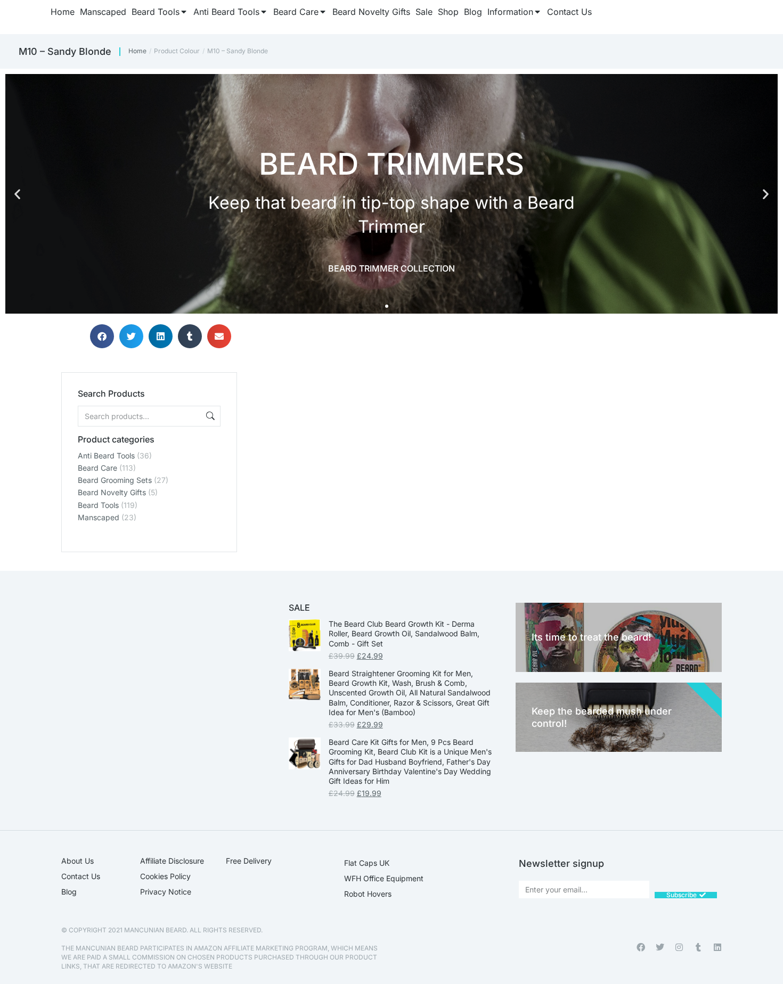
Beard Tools (98, 505)
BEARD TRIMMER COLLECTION (391, 268)
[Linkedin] (717, 947)
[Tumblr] (698, 947)
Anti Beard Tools (106, 455)
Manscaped (98, 517)
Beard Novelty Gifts (112, 492)
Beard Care (97, 467)
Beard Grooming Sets (115, 480)
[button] (17, 194)
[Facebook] (641, 947)
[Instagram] (679, 947)
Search (209, 416)
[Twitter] (660, 947)
